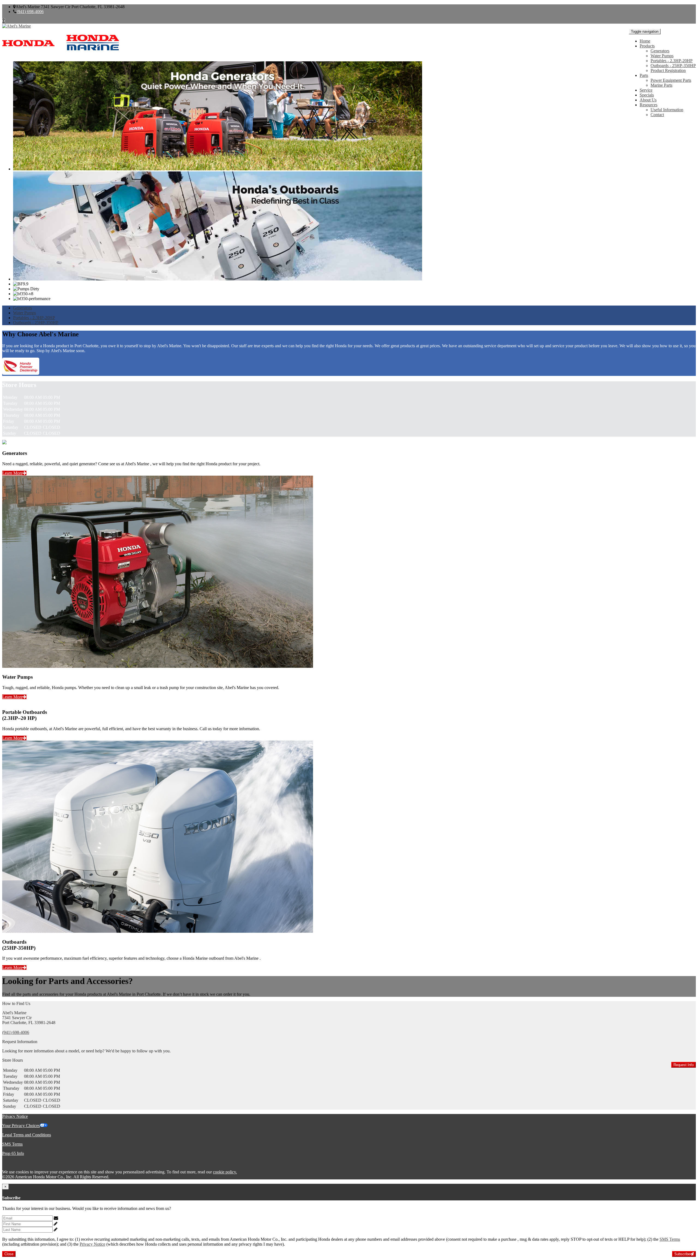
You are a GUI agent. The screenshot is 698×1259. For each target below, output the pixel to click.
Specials (647, 95)
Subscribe (682, 1254)
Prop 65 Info (13, 1153)
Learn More (12, 473)
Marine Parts (661, 85)
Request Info (683, 1065)
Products (647, 46)
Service (646, 90)
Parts (644, 75)
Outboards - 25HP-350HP (673, 65)
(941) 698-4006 (30, 11)
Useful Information (667, 109)
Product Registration (668, 70)
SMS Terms (12, 1144)
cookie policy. (225, 1172)
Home (645, 41)
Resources (648, 104)
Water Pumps (662, 55)
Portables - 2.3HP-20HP (672, 60)
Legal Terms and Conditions (26, 1135)
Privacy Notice (15, 1116)
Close (8, 1254)
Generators (660, 51)
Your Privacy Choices (21, 1125)
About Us (648, 100)
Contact (657, 114)
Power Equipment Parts (671, 80)
